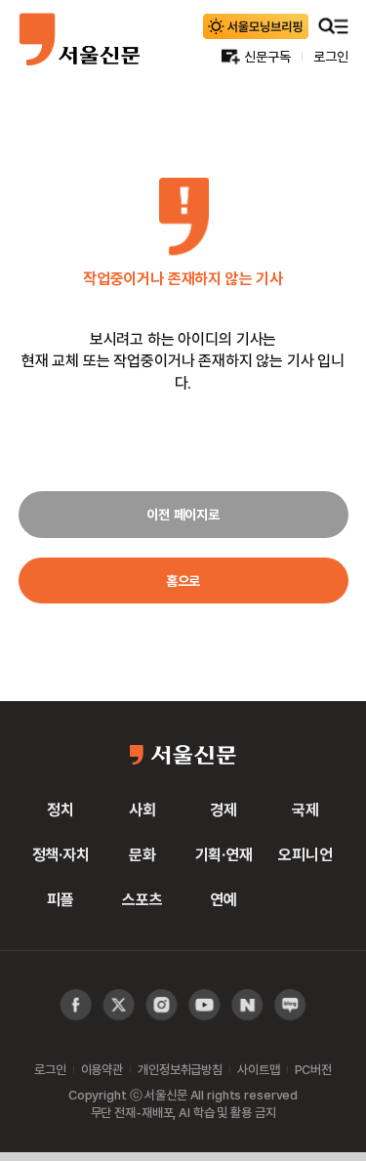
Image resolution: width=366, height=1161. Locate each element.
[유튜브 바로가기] (161, 1005)
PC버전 (313, 1069)
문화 (142, 854)
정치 (60, 809)
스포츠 (142, 899)
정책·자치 (61, 854)
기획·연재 (224, 854)
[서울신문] (79, 39)
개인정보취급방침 (180, 1069)
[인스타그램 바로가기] (204, 1005)
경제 (223, 809)
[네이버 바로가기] (247, 1005)
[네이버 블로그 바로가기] (290, 1005)
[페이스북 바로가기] (76, 1005)
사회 (142, 809)
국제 (305, 809)
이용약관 (102, 1069)
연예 (223, 899)
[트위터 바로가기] (118, 1005)
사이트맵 (258, 1069)
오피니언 (305, 854)
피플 (60, 899)
